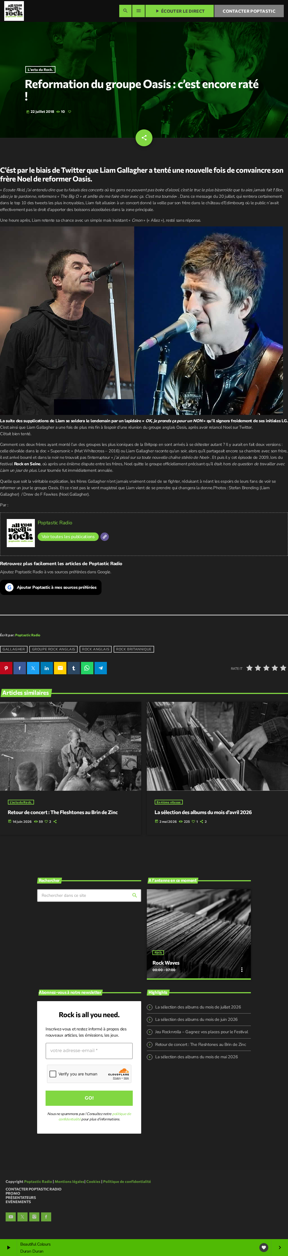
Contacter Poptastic (249, 11)
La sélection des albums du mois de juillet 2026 (198, 1007)
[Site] (104, 536)
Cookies (93, 1181)
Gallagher (14, 649)
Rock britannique (134, 649)
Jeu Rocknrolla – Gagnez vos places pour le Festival (201, 1032)
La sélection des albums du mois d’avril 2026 (203, 812)
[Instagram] (34, 1216)
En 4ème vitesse (169, 802)
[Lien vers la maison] (14, 11)
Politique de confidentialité (127, 1181)
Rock (158, 952)
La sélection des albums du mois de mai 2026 (196, 1057)
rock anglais (95, 649)
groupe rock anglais (53, 649)
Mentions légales (69, 1181)
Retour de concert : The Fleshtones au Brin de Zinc (63, 812)
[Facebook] (46, 1216)
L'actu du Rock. (40, 69)
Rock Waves (165, 963)
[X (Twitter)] (22, 1216)
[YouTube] (11, 1216)
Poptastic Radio (55, 522)
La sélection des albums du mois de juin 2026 (196, 1019)
